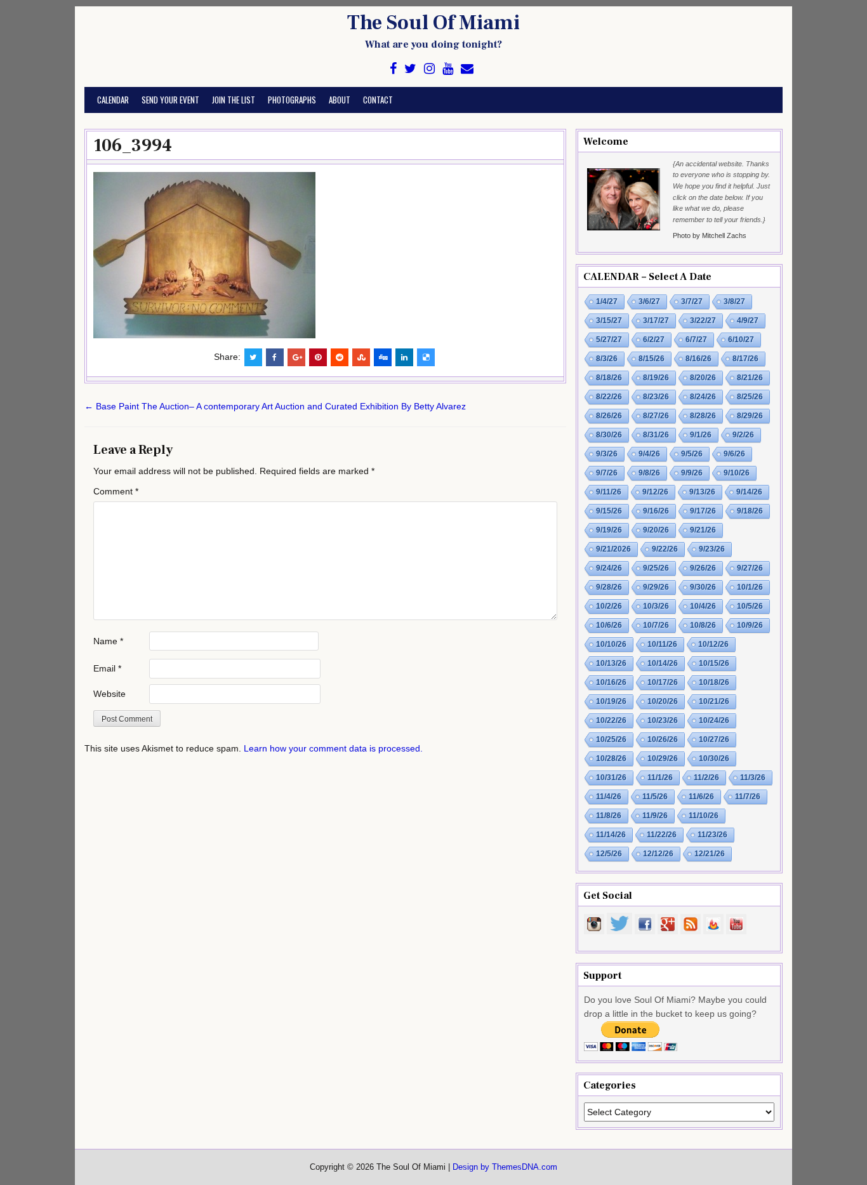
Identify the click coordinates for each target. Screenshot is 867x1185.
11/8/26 (608, 815)
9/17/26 (703, 510)
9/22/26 (665, 549)
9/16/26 (656, 510)
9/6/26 (734, 453)
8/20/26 (703, 377)
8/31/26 (656, 434)
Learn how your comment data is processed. (333, 748)
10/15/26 (714, 663)
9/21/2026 (613, 549)
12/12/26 (658, 853)
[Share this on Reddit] (339, 357)
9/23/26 (712, 549)
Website (109, 694)
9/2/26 (743, 434)
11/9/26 (655, 815)
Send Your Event (170, 99)
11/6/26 (701, 796)
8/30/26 (609, 434)
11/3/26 (752, 777)
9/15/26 (609, 510)
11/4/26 (608, 796)
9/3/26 (607, 453)
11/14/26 (611, 834)
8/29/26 (750, 415)
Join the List (233, 99)
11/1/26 (660, 777)
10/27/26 (714, 739)
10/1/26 (750, 587)
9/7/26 (607, 472)
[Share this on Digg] (383, 357)
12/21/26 (709, 853)
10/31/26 (611, 777)
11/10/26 (703, 815)
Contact (378, 99)
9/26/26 (703, 568)
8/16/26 (698, 358)
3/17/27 (656, 320)
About (339, 99)
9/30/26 (703, 587)
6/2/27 (654, 339)
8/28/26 (703, 415)
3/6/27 (649, 301)
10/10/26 (611, 644)
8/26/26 (609, 415)
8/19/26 (656, 377)
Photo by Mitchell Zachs (709, 235)
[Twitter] (410, 69)
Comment (115, 491)
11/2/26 (706, 777)
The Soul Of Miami (433, 23)
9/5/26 (692, 453)
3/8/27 (734, 301)
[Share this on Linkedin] (404, 357)
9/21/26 (703, 530)
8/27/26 (656, 415)
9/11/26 (608, 491)
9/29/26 (656, 587)
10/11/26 (662, 644)
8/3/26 (607, 358)
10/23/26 (662, 720)
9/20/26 (656, 530)
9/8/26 (649, 472)
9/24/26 (609, 568)
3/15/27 (609, 320)
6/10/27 (741, 339)
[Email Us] (467, 69)
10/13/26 (611, 663)
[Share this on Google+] (296, 357)
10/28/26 (611, 758)
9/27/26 (750, 568)
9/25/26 (656, 568)
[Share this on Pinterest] (318, 357)
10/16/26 (611, 682)
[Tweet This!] (253, 357)
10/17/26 (662, 682)
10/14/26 (662, 663)
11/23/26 (712, 834)
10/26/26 (662, 739)
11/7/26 (747, 796)
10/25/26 (611, 739)
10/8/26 (703, 625)
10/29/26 (662, 758)
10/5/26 (750, 606)
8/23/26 (656, 396)
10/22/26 (611, 720)
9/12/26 (655, 491)
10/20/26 (662, 701)
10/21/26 (714, 701)
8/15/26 (652, 358)
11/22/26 (662, 834)
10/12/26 (713, 644)
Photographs (292, 99)
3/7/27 (692, 301)
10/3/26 (656, 606)
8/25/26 (750, 396)
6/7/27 (696, 339)
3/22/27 (703, 320)
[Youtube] (447, 69)
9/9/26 (692, 472)
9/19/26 (609, 530)
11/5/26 (655, 796)
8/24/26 (703, 396)
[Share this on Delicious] (426, 357)
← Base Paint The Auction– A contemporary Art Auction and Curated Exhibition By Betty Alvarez (275, 406)
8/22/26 (609, 396)
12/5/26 (609, 853)
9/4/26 (649, 453)
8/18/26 (609, 377)
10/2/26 (609, 606)
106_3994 (132, 145)
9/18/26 (750, 510)
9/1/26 (700, 434)
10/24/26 (714, 720)
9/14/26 (749, 491)
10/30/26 (714, 758)
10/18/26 (714, 682)
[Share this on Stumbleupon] (361, 357)
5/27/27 (609, 339)
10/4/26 (703, 606)
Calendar (113, 99)
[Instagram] (429, 69)
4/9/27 (747, 320)
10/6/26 (609, 625)
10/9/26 (750, 625)
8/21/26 (750, 377)
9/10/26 (737, 472)
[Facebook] (393, 69)
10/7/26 (656, 625)
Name (108, 641)
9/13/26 (702, 491)
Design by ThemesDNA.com (505, 1167)
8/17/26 (745, 358)
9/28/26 (609, 587)
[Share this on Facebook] (275, 357)
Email (107, 668)
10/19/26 (611, 701)
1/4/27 (607, 301)
